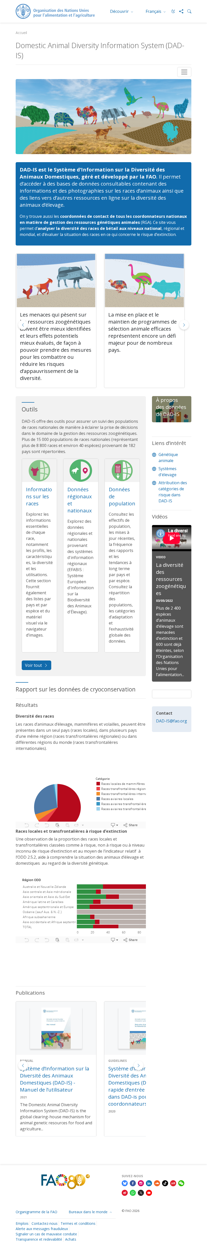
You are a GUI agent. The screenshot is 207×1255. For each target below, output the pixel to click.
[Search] (187, 11)
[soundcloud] (157, 1183)
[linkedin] (149, 1183)
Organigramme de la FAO (36, 1211)
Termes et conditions (78, 1223)
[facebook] (133, 1183)
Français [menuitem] (154, 11)
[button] (184, 324)
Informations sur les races (39, 496)
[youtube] (149, 1193)
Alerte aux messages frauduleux (42, 1228)
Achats (70, 1239)
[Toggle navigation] (184, 72)
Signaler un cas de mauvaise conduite (46, 1234)
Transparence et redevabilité (39, 1239)
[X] (141, 1193)
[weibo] (125, 1193)
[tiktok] (165, 1183)
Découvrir (120, 11)
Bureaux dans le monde (89, 1211)
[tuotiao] (173, 1183)
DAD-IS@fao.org (171, 721)
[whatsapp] (133, 1193)
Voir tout (33, 665)
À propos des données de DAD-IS (171, 407)
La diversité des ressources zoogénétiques (171, 579)
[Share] (179, 11)
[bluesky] (125, 1183)
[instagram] (141, 1183)
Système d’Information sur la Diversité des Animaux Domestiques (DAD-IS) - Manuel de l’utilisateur (54, 1079)
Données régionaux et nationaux (79, 500)
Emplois (22, 1223)
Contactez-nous (45, 1223)
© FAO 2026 (130, 1210)
